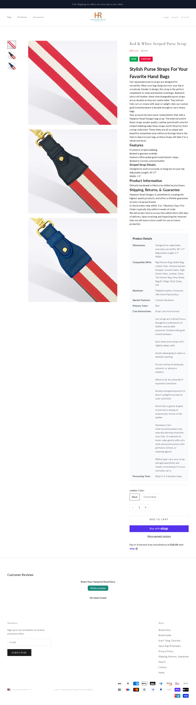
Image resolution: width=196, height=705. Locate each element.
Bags (9, 17)
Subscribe (19, 652)
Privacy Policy (165, 651)
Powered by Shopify (85, 690)
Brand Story (164, 630)
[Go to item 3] (11, 66)
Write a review (98, 588)
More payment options (159, 536)
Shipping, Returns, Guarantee (173, 656)
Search (162, 661)
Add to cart (159, 519)
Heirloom (22, 17)
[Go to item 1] (11, 45)
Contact (162, 667)
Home (161, 672)
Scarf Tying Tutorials (169, 640)
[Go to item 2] (11, 55)
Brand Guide (164, 635)
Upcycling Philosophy (169, 646)
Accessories (38, 17)
